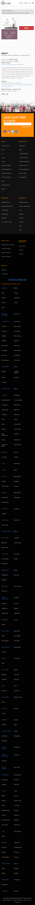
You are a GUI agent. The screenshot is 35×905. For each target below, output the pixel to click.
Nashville (16, 784)
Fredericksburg (5, 810)
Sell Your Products (6, 256)
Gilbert (15, 288)
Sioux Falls (16, 767)
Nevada (4, 658)
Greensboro (5, 608)
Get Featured (5, 214)
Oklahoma (5, 697)
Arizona (4, 288)
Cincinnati (4, 690)
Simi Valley (17, 360)
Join (20, 210)
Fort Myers (4, 405)
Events (3, 141)
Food (3, 161)
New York (5, 669)
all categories (22, 177)
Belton (3, 795)
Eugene (16, 720)
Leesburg (4, 414)
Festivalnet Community (23, 241)
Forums (21, 250)
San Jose (4, 355)
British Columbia (5, 314)
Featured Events (6, 185)
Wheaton (16, 486)
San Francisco (17, 350)
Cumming (4, 457)
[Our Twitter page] (12, 131)
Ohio (3, 686)
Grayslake (16, 481)
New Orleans (5, 525)
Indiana (4, 492)
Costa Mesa (17, 321)
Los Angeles (17, 331)
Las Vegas (16, 658)
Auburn (16, 863)
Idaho (4, 470)
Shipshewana (5, 502)
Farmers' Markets (6, 177)
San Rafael (17, 355)
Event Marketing (6, 252)
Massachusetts (6, 531)
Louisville (4, 513)
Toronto (4, 713)
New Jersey (5, 631)
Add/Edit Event (5, 202)
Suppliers (21, 214)
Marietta (16, 457)
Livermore (4, 331)
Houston (16, 810)
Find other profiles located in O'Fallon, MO (13, 64)
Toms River (17, 640)
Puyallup (16, 868)
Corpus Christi (17, 800)
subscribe (25, 126)
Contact (21, 254)
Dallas (3, 805)
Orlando (4, 429)
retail (20, 149)
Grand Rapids (5, 559)
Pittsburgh (4, 741)
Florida (4, 395)
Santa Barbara (5, 360)
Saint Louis (4, 591)
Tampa (3, 440)
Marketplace (23, 141)
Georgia (4, 452)
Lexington (16, 508)
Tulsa (3, 702)
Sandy (3, 836)
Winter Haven (17, 444)
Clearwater (17, 395)
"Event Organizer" (7, 86)
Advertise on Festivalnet (8, 244)
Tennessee (5, 775)
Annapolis (16, 538)
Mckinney (16, 815)
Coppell (3, 800)
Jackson (16, 891)
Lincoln (16, 619)
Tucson (16, 302)
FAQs (20, 229)
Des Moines (17, 463)
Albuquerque (17, 647)
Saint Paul (16, 575)
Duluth (15, 570)
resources (22, 198)
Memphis (4, 784)
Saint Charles (5, 486)
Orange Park (17, 424)
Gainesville (17, 405)
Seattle (3, 873)
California (5, 321)
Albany (16, 669)
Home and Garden (6, 173)
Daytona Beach (6, 400)
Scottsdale (16, 297)
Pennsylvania (6, 731)
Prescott (4, 297)
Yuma (3, 307)
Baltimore (4, 542)
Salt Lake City (17, 831)
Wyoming (5, 891)
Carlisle (16, 731)
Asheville (16, 597)
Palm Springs (17, 336)
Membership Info (23, 202)
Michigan (5, 554)
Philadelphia (17, 736)
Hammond (17, 520)
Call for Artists (5, 145)
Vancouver (17, 314)
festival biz (5, 240)
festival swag (22, 173)
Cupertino (4, 326)
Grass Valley (17, 326)
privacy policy (27, 900)
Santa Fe (4, 652)
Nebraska (5, 619)
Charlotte (4, 603)
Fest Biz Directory (6, 248)
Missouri (5, 586)
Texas (4, 791)
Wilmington (17, 613)
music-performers (23, 157)
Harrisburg (4, 736)
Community (22, 246)
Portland (4, 724)
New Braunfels (5, 820)
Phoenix (16, 293)
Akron (15, 686)
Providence (17, 747)
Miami (3, 419)
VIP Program (5, 210)
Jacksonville (5, 409)
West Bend (4, 884)
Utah (3, 831)
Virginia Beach (5, 857)
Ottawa (16, 708)
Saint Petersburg (4, 434)
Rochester (4, 679)
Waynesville (5, 613)
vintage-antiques (23, 153)
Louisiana (5, 520)
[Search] (29, 3)
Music (3, 149)
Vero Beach (17, 440)
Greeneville (4, 779)
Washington (6, 863)
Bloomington (17, 476)
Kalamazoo (4, 563)
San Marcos (17, 825)
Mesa (3, 293)
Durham (16, 603)
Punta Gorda (17, 429)
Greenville (4, 761)
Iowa (3, 463)
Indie (3, 181)
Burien (3, 868)
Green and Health (6, 165)
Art (2, 153)
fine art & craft (23, 165)
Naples (16, 419)
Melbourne (17, 414)
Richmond (16, 852)
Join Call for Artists (7, 222)
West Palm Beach (4, 445)
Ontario (4, 708)
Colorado (5, 366)
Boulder (4, 371)
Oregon (4, 720)
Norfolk (3, 852)
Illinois (4, 476)
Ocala (3, 424)
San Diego (4, 350)
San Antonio (5, 825)
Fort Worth (17, 805)
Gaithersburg (17, 542)
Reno (3, 663)
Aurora (16, 366)
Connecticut (6, 388)
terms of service (7, 900)
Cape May (16, 631)
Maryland (5, 538)
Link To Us (21, 222)
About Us (4, 265)
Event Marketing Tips (7, 206)
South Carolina (5, 755)
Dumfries (4, 847)
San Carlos (17, 345)
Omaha (4, 624)
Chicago (4, 481)
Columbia (16, 755)
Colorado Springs (16, 372)
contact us (17, 902)
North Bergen (5, 640)
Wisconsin (5, 879)
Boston (16, 531)
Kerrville (4, 815)
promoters (5, 198)
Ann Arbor (16, 554)
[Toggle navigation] (33, 2)
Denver (3, 377)
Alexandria (16, 842)
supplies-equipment (24, 161)
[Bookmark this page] (16, 131)
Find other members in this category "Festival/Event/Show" (17, 84)
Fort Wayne (5, 497)
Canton (16, 795)
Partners (21, 218)
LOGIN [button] (21, 3)
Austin (15, 791)
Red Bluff (4, 341)
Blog (20, 225)
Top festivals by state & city (10, 284)
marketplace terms (17, 900)
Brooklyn (4, 674)
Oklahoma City (18, 697)
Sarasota (16, 434)
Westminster (5, 547)
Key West (16, 409)
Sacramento (5, 345)
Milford (16, 388)
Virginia (4, 842)
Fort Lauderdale (18, 400)
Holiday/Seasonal (6, 169)
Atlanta (16, 452)
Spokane (16, 873)
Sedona (4, 302)
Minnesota (5, 570)
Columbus (16, 690)
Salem (15, 724)
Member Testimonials (24, 206)
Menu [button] (26, 28)
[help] (7, 94)
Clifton (3, 636)
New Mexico (6, 647)
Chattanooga (17, 775)
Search (3, 189)
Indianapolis (17, 497)
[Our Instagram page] (8, 131)
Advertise (4, 218)
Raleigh (16, 608)
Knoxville (16, 779)
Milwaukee (17, 879)
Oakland (4, 336)
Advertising (4, 273)
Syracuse (16, 679)
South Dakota (4, 768)
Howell (16, 559)
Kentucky (5, 508)
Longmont (16, 377)
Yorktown (16, 857)
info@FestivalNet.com (17, 279)
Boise (15, 470)
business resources (24, 169)
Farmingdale (17, 636)
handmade (22, 145)
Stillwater (4, 580)
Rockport (16, 820)
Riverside (16, 341)
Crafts (3, 157)
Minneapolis (5, 575)
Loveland (4, 382)
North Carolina (5, 598)
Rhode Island (4, 747)
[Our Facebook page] (5, 131)
